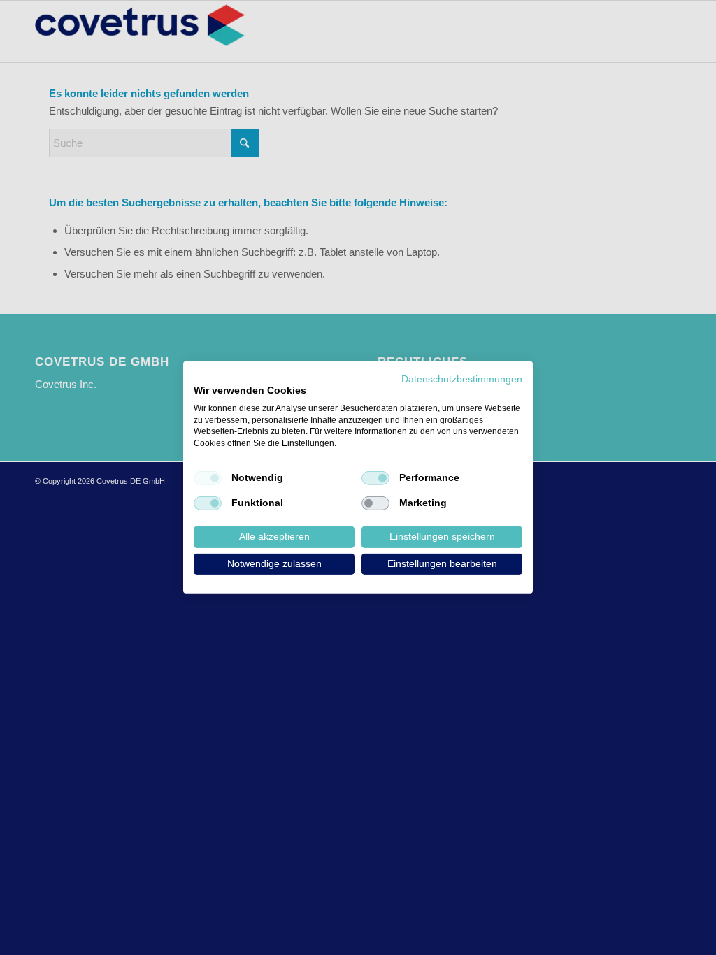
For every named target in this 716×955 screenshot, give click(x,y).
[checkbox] (208, 478)
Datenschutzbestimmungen (461, 379)
